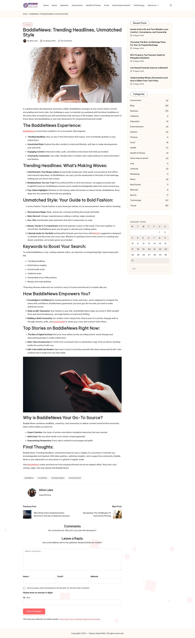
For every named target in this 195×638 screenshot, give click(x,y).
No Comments (66, 41)
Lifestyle (27, 24)
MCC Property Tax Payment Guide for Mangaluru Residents (147, 56)
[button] (45, 495)
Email (61, 576)
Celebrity (134, 116)
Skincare (134, 190)
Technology (135, 200)
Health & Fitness (137, 153)
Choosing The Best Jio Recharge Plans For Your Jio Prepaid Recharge (148, 43)
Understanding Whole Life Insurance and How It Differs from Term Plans (149, 79)
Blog (132, 105)
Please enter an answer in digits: (38, 592)
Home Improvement (139, 158)
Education (135, 121)
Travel (133, 205)
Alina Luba (46, 490)
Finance (134, 137)
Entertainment (137, 126)
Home (25, 14)
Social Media (42, 478)
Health (133, 148)
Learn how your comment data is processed (79, 619)
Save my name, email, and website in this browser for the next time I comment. (58, 588)
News (132, 179)
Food (132, 142)
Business (134, 111)
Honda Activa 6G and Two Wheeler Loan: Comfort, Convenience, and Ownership (149, 30)
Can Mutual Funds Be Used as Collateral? (149, 68)
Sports (133, 195)
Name (26, 576)
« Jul (133, 269)
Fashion (133, 132)
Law (132, 163)
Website (94, 576)
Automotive (135, 100)
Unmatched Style (75, 478)
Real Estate (135, 184)
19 (143, 249)
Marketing (134, 174)
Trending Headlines (57, 478)
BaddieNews (29, 478)
